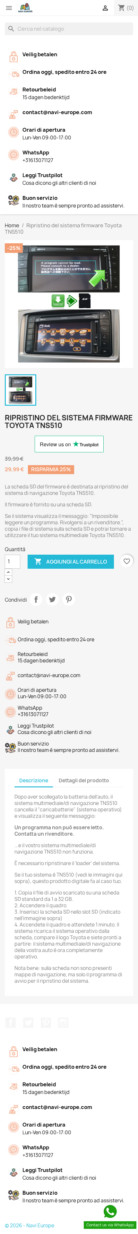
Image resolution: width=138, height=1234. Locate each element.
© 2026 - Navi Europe (29, 1225)
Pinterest (68, 599)
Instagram (63, 1023)
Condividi (36, 599)
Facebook (10, 1023)
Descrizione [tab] (33, 780)
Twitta (52, 599)
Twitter (28, 1023)
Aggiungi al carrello (70, 561)
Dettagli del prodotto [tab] (84, 780)
